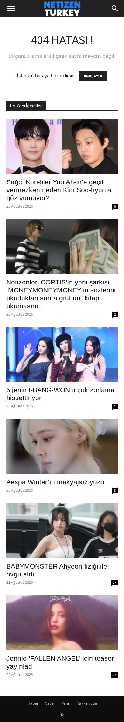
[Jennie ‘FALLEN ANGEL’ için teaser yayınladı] (62, 622)
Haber (32, 703)
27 (114, 582)
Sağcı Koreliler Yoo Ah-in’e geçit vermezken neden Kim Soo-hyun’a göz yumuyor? (58, 189)
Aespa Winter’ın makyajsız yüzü (55, 482)
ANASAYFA (93, 76)
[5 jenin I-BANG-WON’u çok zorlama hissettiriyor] (62, 354)
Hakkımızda (86, 703)
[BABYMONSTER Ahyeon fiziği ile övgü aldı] (62, 530)
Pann (65, 703)
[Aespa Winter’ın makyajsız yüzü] (62, 446)
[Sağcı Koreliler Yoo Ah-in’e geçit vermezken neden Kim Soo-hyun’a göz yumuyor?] (62, 146)
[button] (11, 8)
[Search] (115, 8)
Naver (50, 703)
